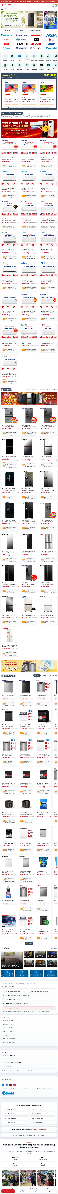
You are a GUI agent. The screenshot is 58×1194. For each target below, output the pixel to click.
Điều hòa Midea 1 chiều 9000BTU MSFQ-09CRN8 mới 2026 (29, 250)
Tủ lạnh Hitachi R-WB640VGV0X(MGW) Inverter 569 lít (48, 614)
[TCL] (7, 44)
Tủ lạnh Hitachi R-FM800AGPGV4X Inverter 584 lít (29, 489)
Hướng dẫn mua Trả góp (9, 1038)
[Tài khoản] (53, 5)
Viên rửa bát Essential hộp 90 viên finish (43, 813)
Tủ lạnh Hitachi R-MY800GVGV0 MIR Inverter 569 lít (47, 489)
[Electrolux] (36, 48)
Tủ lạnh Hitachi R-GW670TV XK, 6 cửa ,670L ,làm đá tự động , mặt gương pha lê (9, 457)
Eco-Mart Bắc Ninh (10, 1122)
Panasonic (35, 389)
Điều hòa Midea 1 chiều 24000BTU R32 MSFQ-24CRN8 (46, 250)
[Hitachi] (21, 44)
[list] (29, 1178)
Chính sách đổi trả (7, 1027)
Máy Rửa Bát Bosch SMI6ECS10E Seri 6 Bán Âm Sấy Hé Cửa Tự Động (43, 754)
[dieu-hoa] (29, 128)
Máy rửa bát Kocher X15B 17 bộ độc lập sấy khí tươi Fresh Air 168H (8, 842)
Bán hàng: (9, 1055)
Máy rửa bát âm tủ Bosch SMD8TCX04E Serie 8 (26, 725)
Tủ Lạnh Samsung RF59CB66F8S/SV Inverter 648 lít (28, 614)
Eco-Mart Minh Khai (37, 1122)
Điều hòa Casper (45, 116)
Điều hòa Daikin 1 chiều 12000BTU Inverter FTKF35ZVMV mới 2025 (8, 189)
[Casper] (21, 39)
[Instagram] (14, 1084)
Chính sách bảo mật (8, 1020)
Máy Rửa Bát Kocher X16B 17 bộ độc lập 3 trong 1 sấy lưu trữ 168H (43, 784)
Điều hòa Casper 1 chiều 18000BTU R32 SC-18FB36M (9, 374)
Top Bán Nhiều (8, 75)
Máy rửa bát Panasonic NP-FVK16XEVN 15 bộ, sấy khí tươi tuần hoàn (8, 725)
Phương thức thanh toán (9, 1035)
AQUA (48, 389)
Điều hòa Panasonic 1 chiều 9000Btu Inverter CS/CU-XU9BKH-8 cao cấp (28, 312)
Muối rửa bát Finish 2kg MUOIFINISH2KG (8, 930)
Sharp (54, 389)
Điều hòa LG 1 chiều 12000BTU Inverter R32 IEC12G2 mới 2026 (47, 342)
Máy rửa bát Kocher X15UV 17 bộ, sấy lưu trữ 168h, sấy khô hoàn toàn (43, 725)
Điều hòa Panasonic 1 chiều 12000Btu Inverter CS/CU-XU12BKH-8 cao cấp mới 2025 (48, 312)
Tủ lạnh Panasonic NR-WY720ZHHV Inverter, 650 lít (9, 426)
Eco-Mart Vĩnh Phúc (10, 1113)
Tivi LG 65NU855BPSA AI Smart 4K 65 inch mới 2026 (47, 98)
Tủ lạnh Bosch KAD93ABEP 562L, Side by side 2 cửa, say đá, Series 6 (9, 520)
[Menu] (2, 9)
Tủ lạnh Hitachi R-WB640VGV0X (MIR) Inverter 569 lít (9, 614)
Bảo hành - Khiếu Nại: (12, 1059)
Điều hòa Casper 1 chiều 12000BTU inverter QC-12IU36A (8, 250)
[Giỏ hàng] (56, 5)
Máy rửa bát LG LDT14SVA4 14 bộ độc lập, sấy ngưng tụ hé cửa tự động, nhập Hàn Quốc (43, 901)
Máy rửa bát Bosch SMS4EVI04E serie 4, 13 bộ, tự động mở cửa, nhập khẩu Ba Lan (8, 754)
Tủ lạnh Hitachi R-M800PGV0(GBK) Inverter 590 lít (47, 583)
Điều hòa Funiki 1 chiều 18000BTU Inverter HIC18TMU (27, 342)
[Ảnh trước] (3, 1177)
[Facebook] (3, 1084)
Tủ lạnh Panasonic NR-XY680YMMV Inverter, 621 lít (48, 426)
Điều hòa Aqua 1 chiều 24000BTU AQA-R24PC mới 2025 (28, 280)
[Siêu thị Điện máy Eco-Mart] (5, 5)
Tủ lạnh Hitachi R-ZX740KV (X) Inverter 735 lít (48, 457)
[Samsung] (51, 44)
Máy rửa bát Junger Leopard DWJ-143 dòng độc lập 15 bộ (43, 930)
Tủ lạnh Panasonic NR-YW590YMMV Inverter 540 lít (48, 520)
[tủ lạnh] (29, 398)
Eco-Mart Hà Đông (37, 1113)
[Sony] (36, 39)
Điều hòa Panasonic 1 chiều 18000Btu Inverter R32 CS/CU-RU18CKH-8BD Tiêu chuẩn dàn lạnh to (9, 158)
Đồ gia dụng (8, 676)
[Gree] (21, 48)
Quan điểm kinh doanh (8, 1042)
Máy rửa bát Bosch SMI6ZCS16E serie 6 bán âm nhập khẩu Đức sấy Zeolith (26, 842)
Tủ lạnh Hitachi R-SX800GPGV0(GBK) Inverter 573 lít (9, 583)
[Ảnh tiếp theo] (54, 1177)
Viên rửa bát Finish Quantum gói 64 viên (42, 872)
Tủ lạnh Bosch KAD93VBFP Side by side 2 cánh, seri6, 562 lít (8, 489)
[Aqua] (51, 35)
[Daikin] (7, 35)
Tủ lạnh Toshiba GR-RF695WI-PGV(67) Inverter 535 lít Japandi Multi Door (9, 646)
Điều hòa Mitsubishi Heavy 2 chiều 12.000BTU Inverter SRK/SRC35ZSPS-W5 (9, 312)
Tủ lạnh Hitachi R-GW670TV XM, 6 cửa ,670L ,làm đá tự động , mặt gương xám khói (28, 457)
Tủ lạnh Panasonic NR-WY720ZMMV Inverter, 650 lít (29, 426)
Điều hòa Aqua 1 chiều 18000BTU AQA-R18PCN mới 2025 (48, 280)
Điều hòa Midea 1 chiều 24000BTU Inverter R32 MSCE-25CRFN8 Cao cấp (8, 280)
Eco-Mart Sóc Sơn (37, 1109)
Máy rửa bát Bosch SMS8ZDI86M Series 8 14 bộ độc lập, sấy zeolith (43, 696)
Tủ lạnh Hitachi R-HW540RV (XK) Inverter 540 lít (28, 552)
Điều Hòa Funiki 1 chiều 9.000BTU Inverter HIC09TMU (27, 219)
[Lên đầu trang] (55, 1180)
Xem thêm (29, 943)
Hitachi (28, 389)
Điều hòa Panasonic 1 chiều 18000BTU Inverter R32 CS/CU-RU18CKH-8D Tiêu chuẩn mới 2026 (28, 158)
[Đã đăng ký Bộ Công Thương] (8, 1093)
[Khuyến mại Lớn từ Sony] (50, 26)
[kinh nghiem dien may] (50, 20)
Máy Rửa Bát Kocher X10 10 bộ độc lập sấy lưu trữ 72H (26, 784)
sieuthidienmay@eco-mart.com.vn (18, 1003)
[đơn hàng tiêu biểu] (50, 14)
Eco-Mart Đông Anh (10, 1109)
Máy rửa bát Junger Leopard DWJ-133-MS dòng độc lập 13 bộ (25, 813)
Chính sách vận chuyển (8, 1024)
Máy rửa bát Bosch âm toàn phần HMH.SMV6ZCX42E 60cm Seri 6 (26, 930)
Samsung (42, 389)
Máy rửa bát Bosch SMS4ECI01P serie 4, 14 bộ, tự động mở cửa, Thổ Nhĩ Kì (26, 754)
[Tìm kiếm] (5, 9)
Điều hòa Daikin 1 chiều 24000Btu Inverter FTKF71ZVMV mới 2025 (46, 189)
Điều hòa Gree (35, 116)
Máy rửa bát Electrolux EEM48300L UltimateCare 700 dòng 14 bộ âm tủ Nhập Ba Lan (43, 842)
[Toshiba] (36, 35)
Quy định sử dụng (7, 1031)
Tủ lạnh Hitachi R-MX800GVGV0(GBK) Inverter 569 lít (29, 520)
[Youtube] (10, 1084)
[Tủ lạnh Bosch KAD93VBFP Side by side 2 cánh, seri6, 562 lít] (9, 479)
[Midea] (7, 48)
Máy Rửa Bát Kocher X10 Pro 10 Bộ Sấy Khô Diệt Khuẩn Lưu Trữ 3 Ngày (8, 784)
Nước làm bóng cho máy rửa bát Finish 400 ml (8, 901)
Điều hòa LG (27, 116)
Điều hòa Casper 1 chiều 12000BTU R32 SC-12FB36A (48, 219)
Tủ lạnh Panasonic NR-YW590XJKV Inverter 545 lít (28, 583)
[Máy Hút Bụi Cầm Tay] (22, 19)
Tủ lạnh (7, 389)
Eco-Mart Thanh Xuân (11, 1118)
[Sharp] (36, 44)
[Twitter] (7, 1084)
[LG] (51, 39)
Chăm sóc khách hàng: (12, 1062)
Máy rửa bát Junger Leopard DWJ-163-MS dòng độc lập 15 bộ (7, 813)
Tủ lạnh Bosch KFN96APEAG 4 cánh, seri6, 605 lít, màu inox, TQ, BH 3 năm (48, 552)
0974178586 (15, 999)
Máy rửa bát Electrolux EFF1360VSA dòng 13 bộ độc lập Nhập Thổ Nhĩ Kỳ (26, 872)
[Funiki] (51, 48)
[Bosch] (7, 39)
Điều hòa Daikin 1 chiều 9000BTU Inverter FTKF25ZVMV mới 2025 (27, 189)
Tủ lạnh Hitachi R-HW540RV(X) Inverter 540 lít (9, 552)
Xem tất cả (54, 948)
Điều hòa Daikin (17, 116)
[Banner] (29, 666)
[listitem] (10, 1178)
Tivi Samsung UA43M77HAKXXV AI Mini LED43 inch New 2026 (10, 98)
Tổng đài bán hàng (7, 1066)
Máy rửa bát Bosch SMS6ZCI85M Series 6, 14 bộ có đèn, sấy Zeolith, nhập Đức (26, 901)
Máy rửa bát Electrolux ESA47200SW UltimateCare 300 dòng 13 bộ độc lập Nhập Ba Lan (8, 872)
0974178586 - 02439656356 (37, 1129)
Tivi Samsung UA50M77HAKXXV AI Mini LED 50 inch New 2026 (28, 98)
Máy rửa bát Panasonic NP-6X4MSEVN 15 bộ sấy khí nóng (26, 696)
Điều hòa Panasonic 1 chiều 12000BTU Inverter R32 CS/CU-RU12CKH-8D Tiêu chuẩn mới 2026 (47, 158)
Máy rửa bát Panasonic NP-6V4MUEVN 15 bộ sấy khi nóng (8, 696)
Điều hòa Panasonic (6, 116)
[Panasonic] (21, 35)
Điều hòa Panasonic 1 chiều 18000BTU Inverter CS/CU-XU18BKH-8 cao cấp (9, 342)
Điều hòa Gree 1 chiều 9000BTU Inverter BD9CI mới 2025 (9, 219)
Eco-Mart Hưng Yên (37, 1118)
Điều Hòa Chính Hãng (12, 113)
